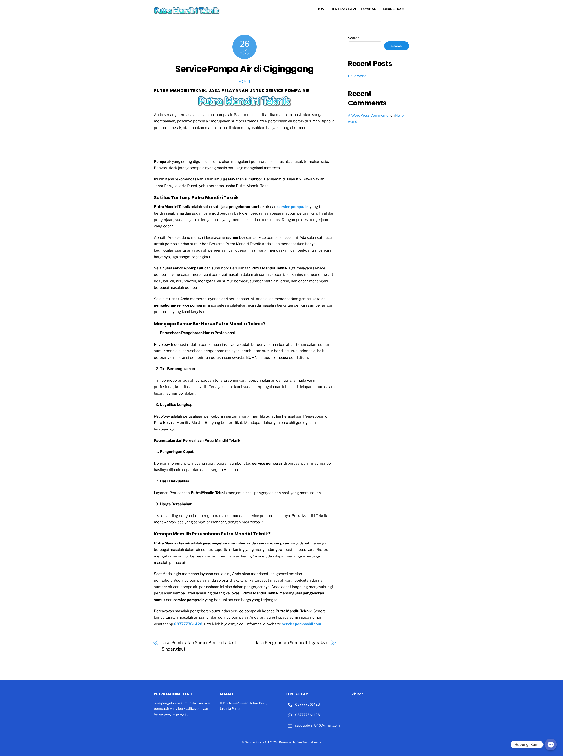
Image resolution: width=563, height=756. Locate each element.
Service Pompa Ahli (257, 742)
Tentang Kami (343, 9)
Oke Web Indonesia (309, 742)
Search (353, 38)
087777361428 (307, 704)
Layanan (369, 9)
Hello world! (357, 76)
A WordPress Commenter (369, 115)
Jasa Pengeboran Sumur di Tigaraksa (291, 642)
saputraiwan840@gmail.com (317, 725)
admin (244, 81)
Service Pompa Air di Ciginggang (244, 69)
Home (321, 9)
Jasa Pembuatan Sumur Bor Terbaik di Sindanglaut (199, 646)
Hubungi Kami (393, 9)
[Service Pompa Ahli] (187, 12)
